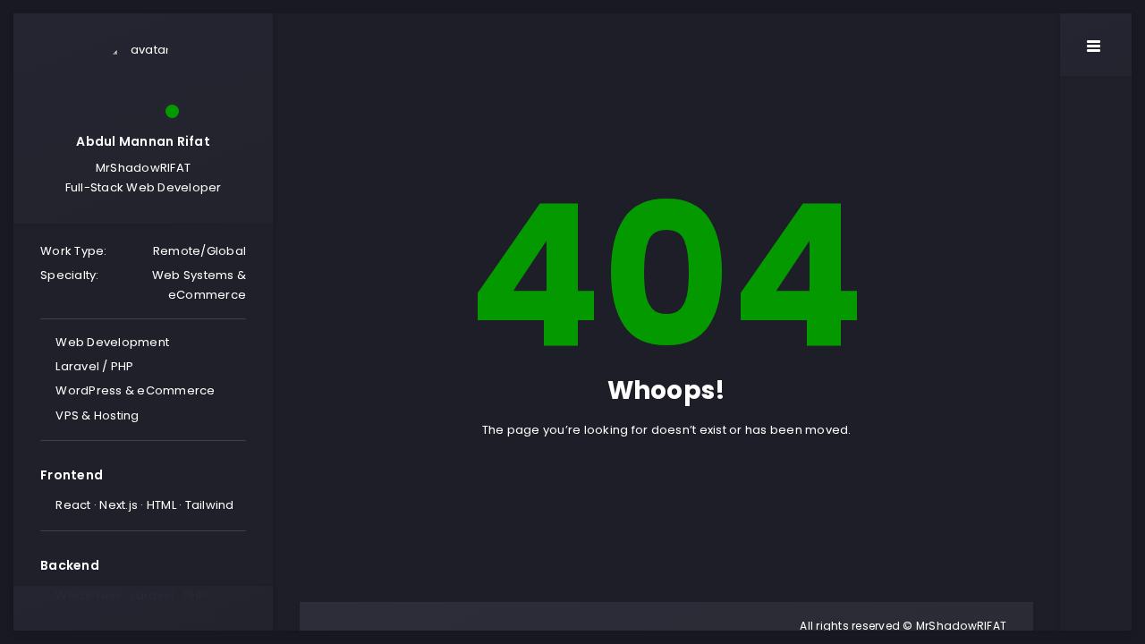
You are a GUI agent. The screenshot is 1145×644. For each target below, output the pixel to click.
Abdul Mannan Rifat (143, 141)
